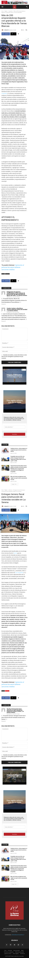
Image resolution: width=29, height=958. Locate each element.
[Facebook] (6, 944)
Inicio (2, 11)
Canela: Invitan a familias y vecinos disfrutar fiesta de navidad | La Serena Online (17, 309)
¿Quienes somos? (7, 953)
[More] (18, 33)
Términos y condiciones (9, 952)
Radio (22, 950)
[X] (22, 944)
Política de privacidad (19, 952)
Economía (10, 950)
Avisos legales (16, 953)
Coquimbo (10, 11)
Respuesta (3, 304)
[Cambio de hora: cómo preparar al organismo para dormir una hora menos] (5, 450)
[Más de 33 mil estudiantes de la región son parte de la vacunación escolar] (5, 478)
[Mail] (14, 944)
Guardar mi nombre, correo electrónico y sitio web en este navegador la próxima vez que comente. (14, 356)
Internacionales (16, 950)
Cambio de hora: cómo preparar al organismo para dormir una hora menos (18, 450)
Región (6, 11)
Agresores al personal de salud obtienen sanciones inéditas (12, 267)
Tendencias (22, 953)
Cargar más (14, 484)
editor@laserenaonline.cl (18, 934)
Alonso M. (7, 30)
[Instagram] (10, 944)
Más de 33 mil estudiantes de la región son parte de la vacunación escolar (18, 478)
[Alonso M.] (2, 30)
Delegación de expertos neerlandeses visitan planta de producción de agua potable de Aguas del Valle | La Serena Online (17, 293)
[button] (2, 7)
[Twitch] (18, 944)
